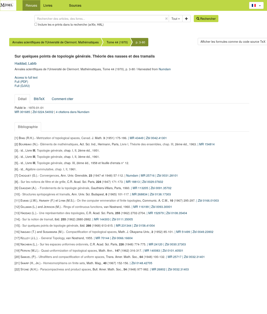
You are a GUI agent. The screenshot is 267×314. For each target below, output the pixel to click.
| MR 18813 (132, 182)
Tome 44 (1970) (117, 42)
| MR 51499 (183, 232)
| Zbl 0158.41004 (143, 225)
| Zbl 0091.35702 (160, 188)
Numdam (165, 69)
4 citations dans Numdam (72, 112)
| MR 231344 (123, 225)
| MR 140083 (152, 250)
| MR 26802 (158, 269)
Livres (47, 5)
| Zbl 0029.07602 (152, 182)
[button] (256, 5)
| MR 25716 (147, 175)
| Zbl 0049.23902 (202, 232)
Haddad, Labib (26, 63)
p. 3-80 (140, 42)
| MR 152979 (156, 213)
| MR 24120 (155, 244)
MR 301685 (23, 112)
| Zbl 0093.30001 (161, 207)
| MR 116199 (141, 207)
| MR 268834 (139, 194)
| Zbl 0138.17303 (159, 194)
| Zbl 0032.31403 (177, 269)
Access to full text (26, 77)
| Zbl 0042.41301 (155, 138)
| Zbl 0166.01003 (207, 200)
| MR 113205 (140, 188)
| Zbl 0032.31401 (193, 257)
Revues (31, 5)
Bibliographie (28, 126)
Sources (75, 5)
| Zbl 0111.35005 (121, 219)
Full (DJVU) (22, 86)
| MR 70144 (102, 238)
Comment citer (62, 98)
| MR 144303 (101, 219)
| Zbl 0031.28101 (166, 175)
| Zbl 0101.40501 (172, 250)
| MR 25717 (174, 257)
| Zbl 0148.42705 (141, 263)
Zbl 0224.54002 (43, 112)
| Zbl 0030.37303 (174, 244)
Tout (174, 18)
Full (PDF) (21, 81)
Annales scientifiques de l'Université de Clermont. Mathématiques (55, 42)
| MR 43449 (136, 138)
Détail (22, 98)
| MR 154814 (206, 144)
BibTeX (39, 98)
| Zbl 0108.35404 (176, 213)
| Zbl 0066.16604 (121, 238)
